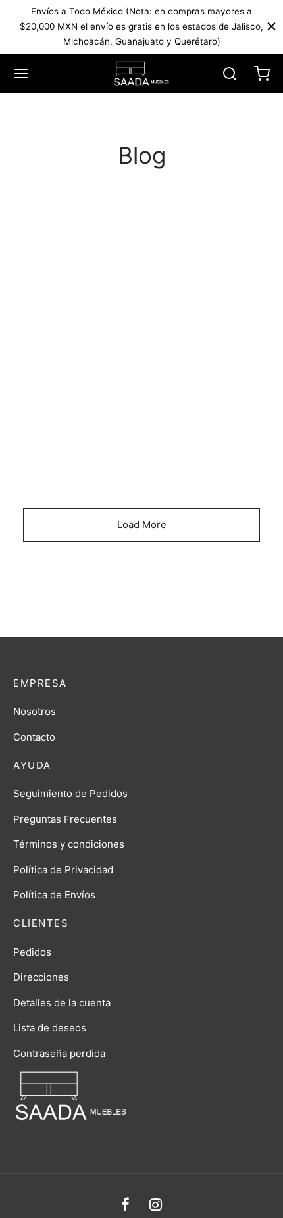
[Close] (271, 27)
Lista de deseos (49, 1027)
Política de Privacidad (63, 870)
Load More (142, 524)
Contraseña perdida (59, 1053)
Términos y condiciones (68, 844)
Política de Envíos (54, 895)
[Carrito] (262, 74)
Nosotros (34, 711)
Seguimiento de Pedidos (70, 793)
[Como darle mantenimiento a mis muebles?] (141, 369)
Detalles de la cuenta (62, 1002)
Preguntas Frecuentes (65, 819)
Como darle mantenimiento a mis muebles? (139, 450)
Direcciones (41, 977)
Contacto (34, 737)
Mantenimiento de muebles (100, 421)
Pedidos (32, 952)
